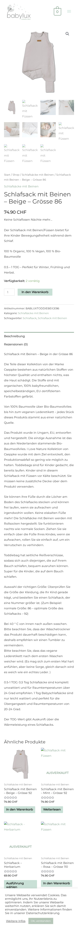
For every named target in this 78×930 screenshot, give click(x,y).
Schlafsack (30, 318)
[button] (67, 33)
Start (7, 174)
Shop (16, 174)
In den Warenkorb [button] (19, 809)
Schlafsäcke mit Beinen (38, 174)
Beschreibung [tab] (14, 336)
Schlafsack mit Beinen (52, 318)
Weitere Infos (15, 921)
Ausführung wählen (15, 885)
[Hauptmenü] (69, 11)
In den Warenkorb (35, 292)
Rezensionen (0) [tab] (16, 344)
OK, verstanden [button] (41, 920)
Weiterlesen (52, 809)
